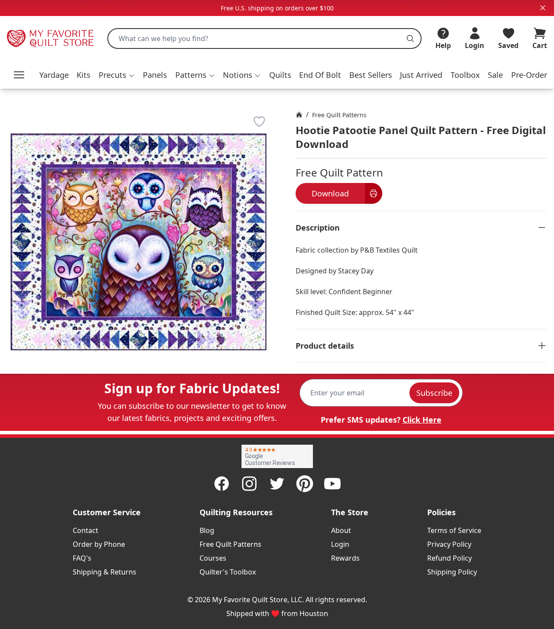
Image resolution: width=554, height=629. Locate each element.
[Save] (259, 121)
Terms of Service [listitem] (454, 530)
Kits (83, 75)
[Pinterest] (304, 483)
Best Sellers (370, 75)
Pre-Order (529, 75)
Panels (155, 75)
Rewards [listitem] (345, 558)
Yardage (54, 75)
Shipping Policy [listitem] (452, 572)
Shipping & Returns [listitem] (104, 572)
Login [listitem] (340, 544)
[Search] (410, 38)
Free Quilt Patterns (339, 115)
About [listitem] (341, 530)
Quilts (280, 75)
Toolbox (465, 75)
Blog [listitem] (207, 530)
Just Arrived (421, 75)
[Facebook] (221, 483)
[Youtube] (332, 483)
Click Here (422, 419)
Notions (237, 75)
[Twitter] (277, 483)
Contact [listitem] (85, 530)
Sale (495, 75)
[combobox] (264, 38)
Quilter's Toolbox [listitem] (228, 572)
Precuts (112, 75)
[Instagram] (249, 483)
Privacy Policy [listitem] (449, 544)
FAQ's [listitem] (82, 558)
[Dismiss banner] (542, 7)
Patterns (190, 75)
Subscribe (434, 393)
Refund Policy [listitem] (449, 558)
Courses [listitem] (213, 558)
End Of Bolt (320, 75)
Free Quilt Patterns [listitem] (230, 544)
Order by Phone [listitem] (99, 544)
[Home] (299, 114)
